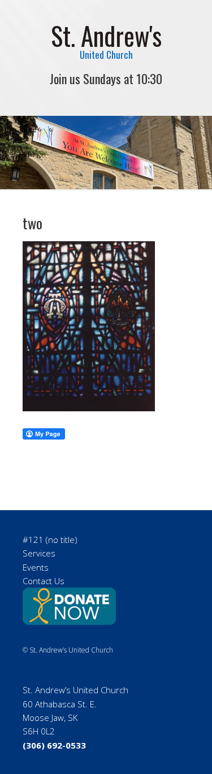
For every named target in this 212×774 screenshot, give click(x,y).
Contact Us (43, 580)
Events (36, 567)
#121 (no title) (50, 539)
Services (39, 553)
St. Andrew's (106, 35)
